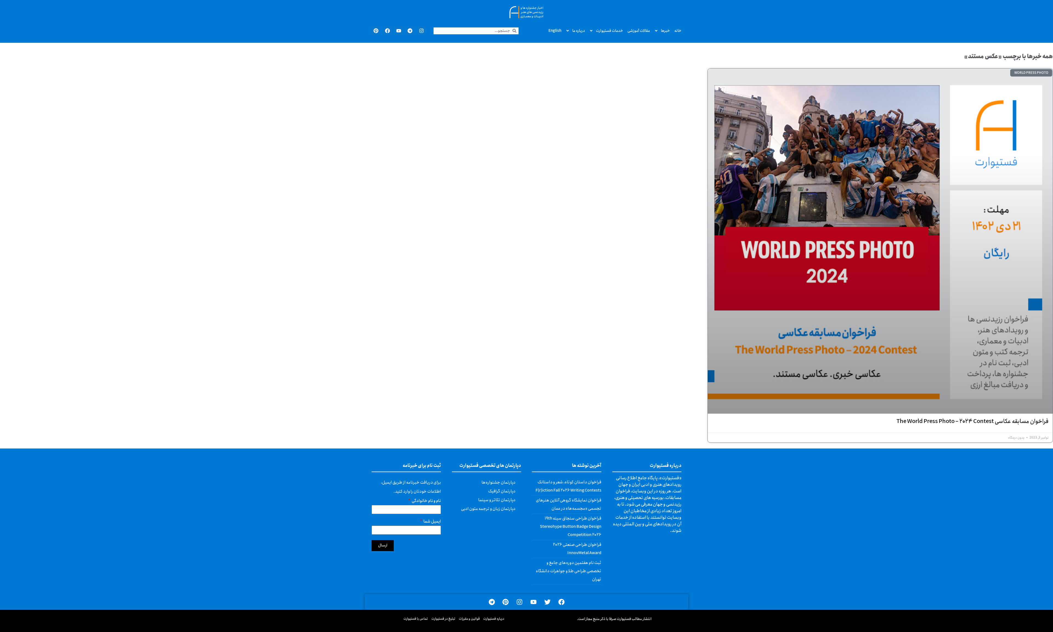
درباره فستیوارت (493, 618)
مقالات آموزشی (638, 31)
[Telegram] (410, 30)
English (554, 31)
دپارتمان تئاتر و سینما (497, 500)
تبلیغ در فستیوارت (443, 618)
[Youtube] (398, 30)
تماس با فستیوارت (415, 618)
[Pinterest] (376, 30)
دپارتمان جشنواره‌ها (499, 482)
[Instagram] (421, 30)
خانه (677, 31)
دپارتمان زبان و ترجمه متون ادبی (488, 509)
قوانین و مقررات (469, 618)
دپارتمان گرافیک (502, 491)
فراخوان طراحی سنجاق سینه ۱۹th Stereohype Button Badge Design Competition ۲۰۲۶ (570, 526)
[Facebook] (387, 30)
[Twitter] (547, 602)
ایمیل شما (432, 522)
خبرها (665, 31)
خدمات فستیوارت (609, 31)
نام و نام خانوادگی (426, 501)
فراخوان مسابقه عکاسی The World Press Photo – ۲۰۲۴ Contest (972, 421)
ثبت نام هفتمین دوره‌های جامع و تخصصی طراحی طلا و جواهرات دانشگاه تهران (568, 571)
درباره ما (578, 31)
